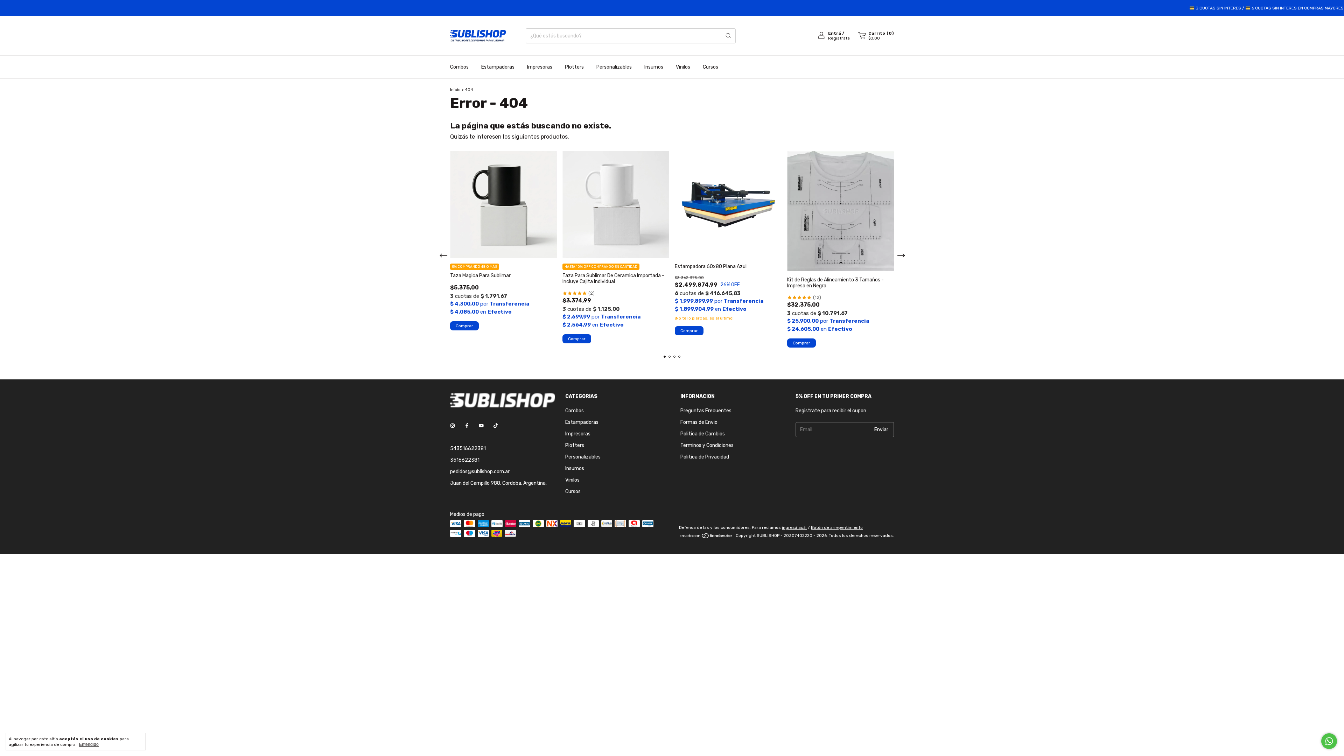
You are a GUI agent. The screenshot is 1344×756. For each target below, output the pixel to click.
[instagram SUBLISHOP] (452, 426)
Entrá (834, 33)
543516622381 (468, 448)
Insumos (653, 67)
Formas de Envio (699, 422)
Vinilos (683, 67)
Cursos (710, 67)
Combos (459, 67)
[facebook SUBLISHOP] (466, 426)
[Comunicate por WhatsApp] (1329, 741)
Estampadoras (497, 67)
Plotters (574, 67)
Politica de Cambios (702, 434)
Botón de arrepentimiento (837, 527)
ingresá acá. (794, 527)
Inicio (455, 89)
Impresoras (539, 67)
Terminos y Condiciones (707, 445)
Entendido (89, 744)
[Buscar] (728, 36)
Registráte (839, 38)
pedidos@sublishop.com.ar (480, 472)
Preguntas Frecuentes (706, 411)
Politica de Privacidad (704, 457)
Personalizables (614, 67)
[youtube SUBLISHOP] (481, 426)
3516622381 (464, 460)
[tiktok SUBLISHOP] (495, 426)
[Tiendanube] (706, 537)
